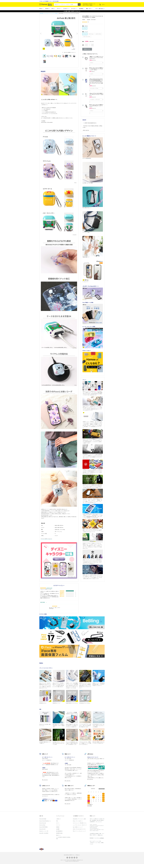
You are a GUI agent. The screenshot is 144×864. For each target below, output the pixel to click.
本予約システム (99, 763)
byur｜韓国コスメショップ (77, 827)
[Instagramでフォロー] (72, 857)
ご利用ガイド (58, 818)
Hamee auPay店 (42, 825)
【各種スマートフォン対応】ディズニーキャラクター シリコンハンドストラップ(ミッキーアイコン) (96, 57)
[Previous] (40, 33)
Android (46, 8)
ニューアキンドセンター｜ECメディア (80, 825)
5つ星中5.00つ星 (49, 588)
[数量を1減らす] (86, 45)
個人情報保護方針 (59, 831)
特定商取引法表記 (59, 833)
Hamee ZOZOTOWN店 (43, 827)
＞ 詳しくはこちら (86, 130)
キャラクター (73, 8)
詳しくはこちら (45, 779)
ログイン (57, 823)
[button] (84, 22)
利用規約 (57, 827)
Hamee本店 (41, 13)
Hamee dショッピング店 (43, 831)
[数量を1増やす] (92, 45)
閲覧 (86, 61)
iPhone (40, 8)
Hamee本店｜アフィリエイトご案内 (79, 818)
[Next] (77, 33)
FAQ (57, 820)
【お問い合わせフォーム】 (97, 770)
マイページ (58, 825)
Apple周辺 (81, 8)
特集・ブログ (88, 8)
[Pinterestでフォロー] (74, 857)
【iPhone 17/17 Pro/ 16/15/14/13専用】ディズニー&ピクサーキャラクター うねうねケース (96, 94)
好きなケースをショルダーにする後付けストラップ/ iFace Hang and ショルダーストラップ (96, 105)
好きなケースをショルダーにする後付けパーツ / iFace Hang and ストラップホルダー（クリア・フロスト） (96, 68)
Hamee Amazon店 (42, 823)
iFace (53, 8)
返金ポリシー (58, 835)
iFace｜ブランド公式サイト (78, 820)
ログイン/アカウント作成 (87, 5)
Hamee (83, 19)
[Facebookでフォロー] (67, 857)
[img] (54, 606)
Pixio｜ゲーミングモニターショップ (79, 831)
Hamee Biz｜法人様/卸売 (43, 833)
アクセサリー (65, 8)
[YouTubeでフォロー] (77, 857)
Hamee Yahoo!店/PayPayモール (45, 820)
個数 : (83, 45)
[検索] (79, 4)
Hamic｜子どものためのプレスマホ (79, 829)
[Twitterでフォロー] (69, 857)
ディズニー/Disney (55, 13)
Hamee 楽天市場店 (42, 818)
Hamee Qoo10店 (42, 829)
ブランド (58, 8)
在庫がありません (87, 49)
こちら (97, 758)
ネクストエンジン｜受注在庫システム (79, 823)
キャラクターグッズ (48, 13)
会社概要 (57, 829)
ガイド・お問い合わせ (99, 8)
